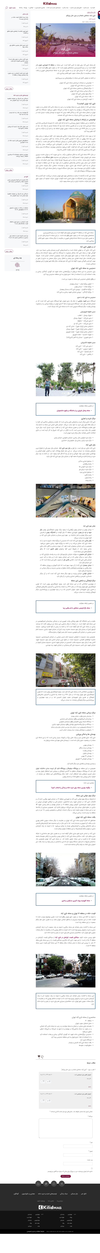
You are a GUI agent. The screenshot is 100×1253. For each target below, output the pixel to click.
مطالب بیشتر (9, 89)
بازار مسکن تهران (91, 12)
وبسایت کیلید (41, 1201)
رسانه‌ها (21, 8)
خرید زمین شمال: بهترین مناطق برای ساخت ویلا (19, 46)
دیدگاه (90, 1116)
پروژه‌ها (25, 8)
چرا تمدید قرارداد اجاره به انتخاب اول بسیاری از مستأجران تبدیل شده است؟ (18, 237)
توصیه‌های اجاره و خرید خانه (54, 8)
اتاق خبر (93, 8)
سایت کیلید (12, 8)
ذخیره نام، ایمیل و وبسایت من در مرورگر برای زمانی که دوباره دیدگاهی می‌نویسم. (69, 1171)
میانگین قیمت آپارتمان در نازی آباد (67, 937)
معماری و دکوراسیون (40, 8)
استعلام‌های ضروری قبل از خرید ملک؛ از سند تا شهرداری (18, 141)
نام (91, 1142)
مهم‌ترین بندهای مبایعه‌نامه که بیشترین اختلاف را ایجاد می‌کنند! (18, 155)
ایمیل (90, 1151)
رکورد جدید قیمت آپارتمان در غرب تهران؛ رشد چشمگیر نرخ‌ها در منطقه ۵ (18, 74)
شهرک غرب (61, 1217)
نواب (71, 1226)
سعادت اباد (69, 1223)
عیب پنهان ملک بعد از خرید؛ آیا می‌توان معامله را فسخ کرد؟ (18, 127)
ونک (63, 1223)
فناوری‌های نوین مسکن (76, 8)
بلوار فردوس (69, 1220)
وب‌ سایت (89, 1160)
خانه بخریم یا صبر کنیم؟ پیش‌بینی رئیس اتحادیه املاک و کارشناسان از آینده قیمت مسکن (17, 181)
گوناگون (31, 8)
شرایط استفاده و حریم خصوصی (35, 1231)
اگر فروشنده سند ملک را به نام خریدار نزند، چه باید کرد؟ (18, 113)
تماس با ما (51, 1201)
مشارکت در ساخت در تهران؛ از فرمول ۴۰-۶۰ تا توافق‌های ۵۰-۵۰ (19, 209)
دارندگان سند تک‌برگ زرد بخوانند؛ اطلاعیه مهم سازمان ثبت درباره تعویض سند (17, 99)
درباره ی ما (60, 1201)
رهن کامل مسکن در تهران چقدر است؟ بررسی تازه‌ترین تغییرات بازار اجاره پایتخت (18, 60)
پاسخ (89, 1087)
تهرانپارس (70, 1214)
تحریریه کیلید (92, 19)
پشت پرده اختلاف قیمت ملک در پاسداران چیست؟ (20, 18)
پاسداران (62, 1214)
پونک (71, 1217)
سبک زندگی (65, 8)
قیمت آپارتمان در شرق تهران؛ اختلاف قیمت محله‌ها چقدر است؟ (19, 223)
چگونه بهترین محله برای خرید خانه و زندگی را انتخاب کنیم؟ (70, 787)
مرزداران (62, 1226)
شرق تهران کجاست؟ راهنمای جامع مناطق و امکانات (17, 32)
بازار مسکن (86, 8)
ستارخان (62, 1220)
